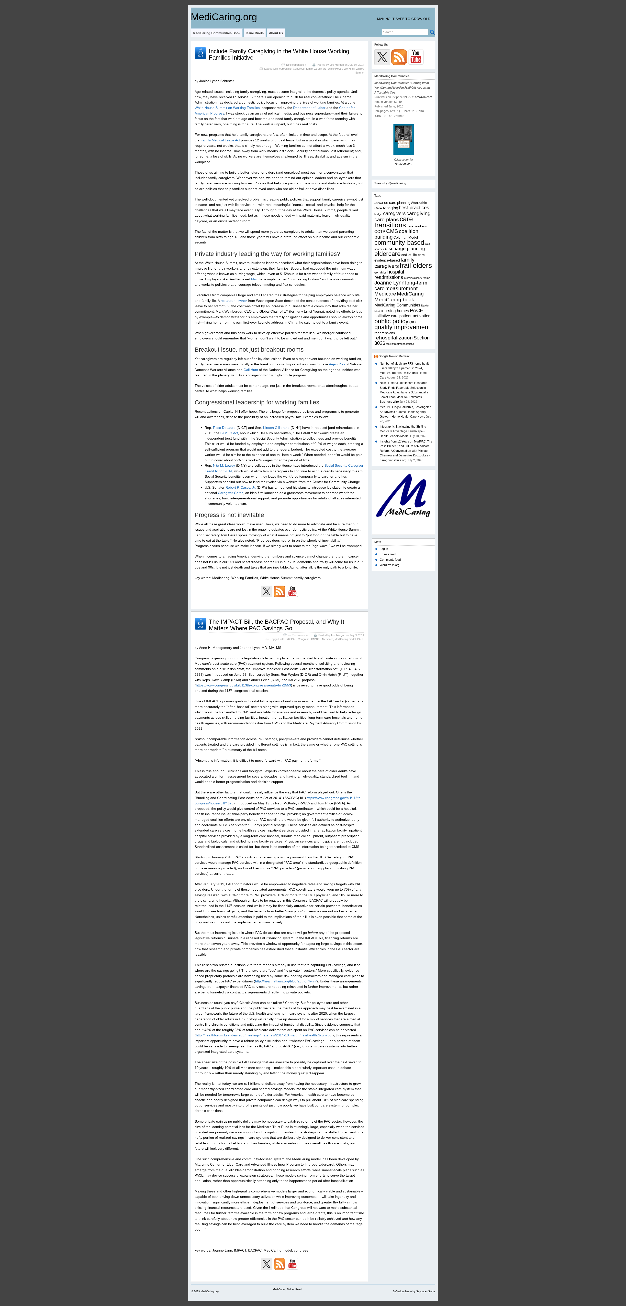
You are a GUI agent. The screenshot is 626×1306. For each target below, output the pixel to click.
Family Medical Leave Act (220, 140)
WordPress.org (390, 565)
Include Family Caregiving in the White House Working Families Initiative (279, 54)
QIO (412, 322)
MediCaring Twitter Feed (287, 1289)
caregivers (394, 213)
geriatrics (380, 272)
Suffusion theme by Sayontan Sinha (414, 1291)
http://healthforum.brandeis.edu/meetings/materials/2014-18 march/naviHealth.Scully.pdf (264, 1035)
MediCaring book (394, 299)
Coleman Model (405, 237)
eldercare (387, 253)
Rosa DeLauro (224, 428)
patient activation (414, 315)
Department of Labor (309, 108)
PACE (360, 639)
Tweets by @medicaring (390, 183)
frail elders (416, 265)
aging (393, 207)
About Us (276, 33)
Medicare (327, 639)
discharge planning (405, 248)
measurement (401, 288)
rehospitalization (393, 338)
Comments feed (390, 559)
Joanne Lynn (389, 283)
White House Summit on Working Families (227, 108)
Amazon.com (423, 97)
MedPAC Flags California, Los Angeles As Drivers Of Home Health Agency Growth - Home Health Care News (405, 411)
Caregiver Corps (230, 493)
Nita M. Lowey (224, 465)
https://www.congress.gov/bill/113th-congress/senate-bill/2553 (243, 685)
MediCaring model (345, 639)
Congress (299, 68)
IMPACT (316, 639)
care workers (417, 226)
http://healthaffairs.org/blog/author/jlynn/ (286, 981)
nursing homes (395, 310)
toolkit (389, 343)
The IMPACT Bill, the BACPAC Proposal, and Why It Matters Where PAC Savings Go (276, 624)
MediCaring (410, 294)
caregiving (285, 68)
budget (378, 214)
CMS (392, 231)
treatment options (403, 343)
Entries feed (388, 554)
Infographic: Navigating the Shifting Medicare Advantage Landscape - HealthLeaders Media (403, 431)
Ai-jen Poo (337, 364)
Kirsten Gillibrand (276, 428)
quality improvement (402, 327)
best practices (414, 207)
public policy (391, 321)
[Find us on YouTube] (292, 591)
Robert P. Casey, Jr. (240, 487)
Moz (254, 279)
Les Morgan (337, 64)
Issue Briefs (255, 33)
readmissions (384, 333)
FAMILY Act (229, 433)
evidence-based (387, 260)
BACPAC (291, 639)
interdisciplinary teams (417, 277)
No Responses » (296, 64)
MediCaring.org (224, 16)
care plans (386, 219)
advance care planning (392, 202)
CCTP (379, 232)
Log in (384, 549)
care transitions (393, 222)
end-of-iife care (413, 255)
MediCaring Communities (397, 305)
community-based (399, 242)
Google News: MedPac (394, 356)
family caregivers (316, 68)
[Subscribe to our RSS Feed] (279, 591)
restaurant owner (234, 301)
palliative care (386, 316)
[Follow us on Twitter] (266, 591)
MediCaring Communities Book (216, 33)
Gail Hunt (251, 370)
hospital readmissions (389, 274)
